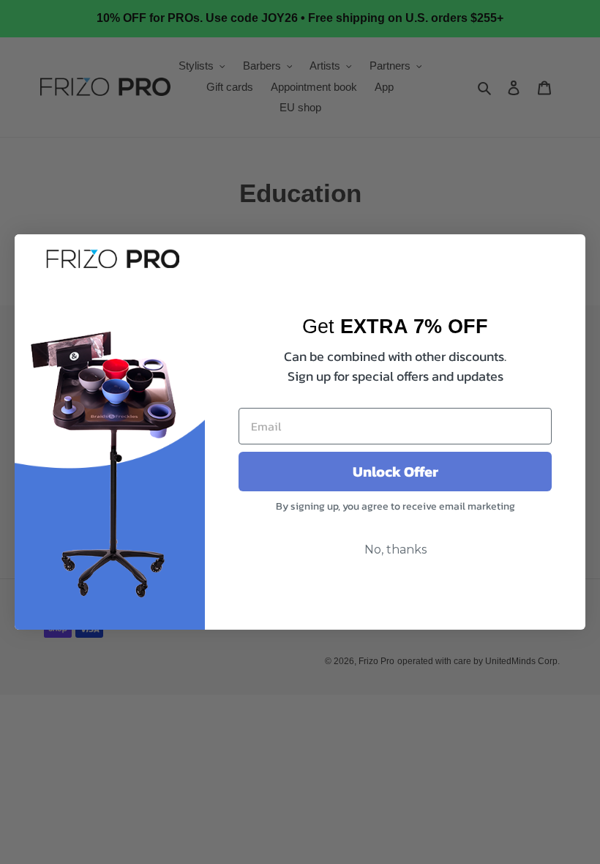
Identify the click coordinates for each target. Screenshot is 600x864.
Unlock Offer (395, 472)
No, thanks (395, 549)
